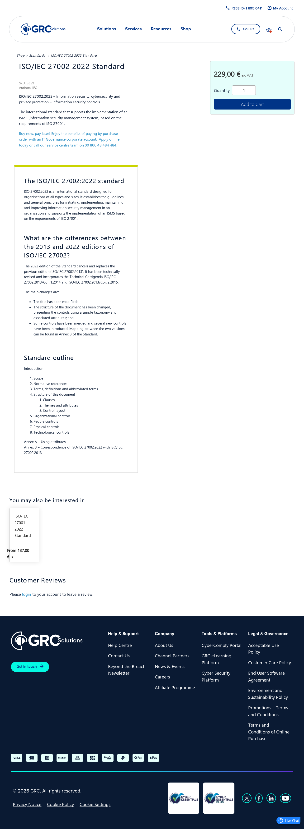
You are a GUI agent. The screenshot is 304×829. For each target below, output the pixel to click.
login (26, 594)
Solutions (106, 29)
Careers (162, 676)
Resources (161, 29)
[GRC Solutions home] (56, 641)
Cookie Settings (95, 804)
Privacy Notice (27, 804)
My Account (283, 8)
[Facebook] (259, 798)
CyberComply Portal (222, 645)
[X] (247, 798)
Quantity (222, 90)
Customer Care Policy (269, 662)
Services (133, 29)
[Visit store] (269, 29)
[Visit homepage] (43, 29)
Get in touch (27, 666)
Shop (185, 29)
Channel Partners (172, 655)
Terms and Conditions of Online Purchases (269, 731)
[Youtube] (285, 798)
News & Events (170, 666)
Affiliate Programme (175, 687)
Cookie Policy (60, 804)
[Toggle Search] (280, 29)
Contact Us (119, 655)
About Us (164, 645)
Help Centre (120, 645)
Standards (37, 55)
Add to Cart (252, 104)
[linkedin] (271, 798)
